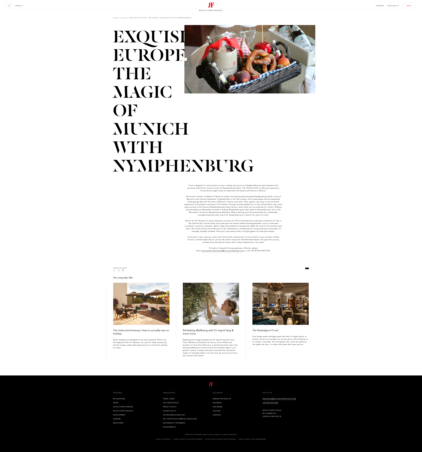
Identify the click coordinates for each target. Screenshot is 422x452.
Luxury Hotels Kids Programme (252, 439)
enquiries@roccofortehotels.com (279, 399)
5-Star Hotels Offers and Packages (220, 439)
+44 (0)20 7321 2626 (270, 403)
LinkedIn (217, 415)
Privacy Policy (170, 407)
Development (119, 415)
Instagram (217, 407)
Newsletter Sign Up (222, 399)
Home (115, 18)
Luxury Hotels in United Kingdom (188, 439)
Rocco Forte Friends (123, 407)
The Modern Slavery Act (174, 415)
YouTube (217, 411)
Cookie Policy (169, 411)
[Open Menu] (9, 5)
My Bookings (119, 399)
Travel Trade (169, 399)
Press (115, 403)
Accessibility (393, 5)
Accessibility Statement (174, 423)
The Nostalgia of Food (265, 330)
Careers (117, 419)
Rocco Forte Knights (123, 411)
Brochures (118, 423)
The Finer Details (171, 403)
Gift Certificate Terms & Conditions (180, 419)
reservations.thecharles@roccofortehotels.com (222, 251)
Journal (124, 18)
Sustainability (169, 427)
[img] (141, 304)
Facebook (217, 403)
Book (409, 5)
